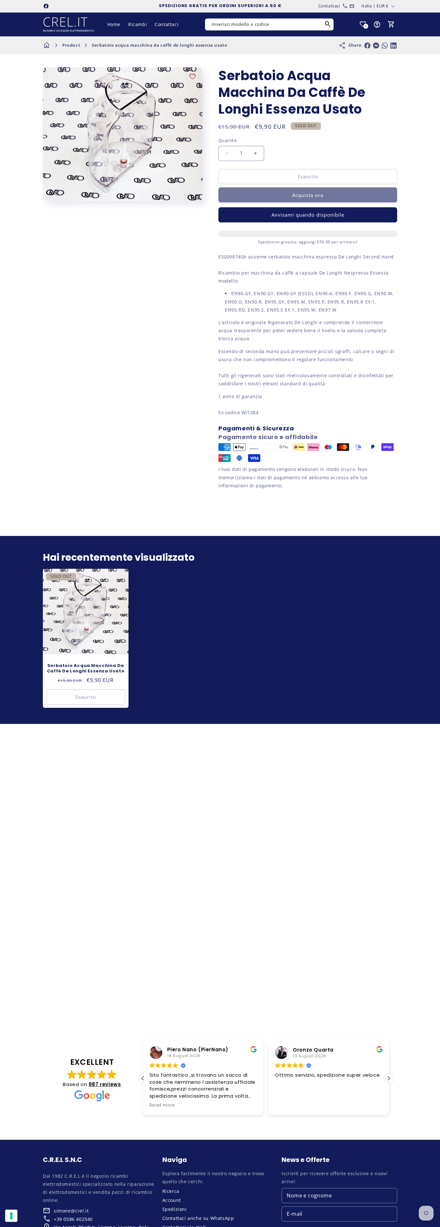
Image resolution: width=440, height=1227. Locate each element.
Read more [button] (162, 1105)
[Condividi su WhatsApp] (384, 45)
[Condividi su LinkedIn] (393, 45)
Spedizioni (174, 1209)
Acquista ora (307, 195)
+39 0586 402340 (73, 1219)
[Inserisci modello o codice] (328, 24)
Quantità (227, 140)
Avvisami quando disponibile (308, 214)
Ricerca (170, 1191)
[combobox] (269, 24)
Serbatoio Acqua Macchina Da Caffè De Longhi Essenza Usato (85, 668)
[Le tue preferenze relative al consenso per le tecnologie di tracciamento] (11, 1216)
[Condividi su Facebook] (367, 45)
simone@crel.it (71, 1211)
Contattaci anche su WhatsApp (198, 1218)
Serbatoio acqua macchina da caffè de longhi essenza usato (159, 45)
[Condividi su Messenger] (376, 45)
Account (171, 1200)
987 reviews (105, 1084)
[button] (391, 24)
